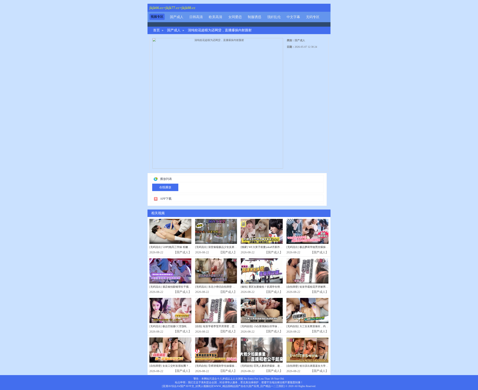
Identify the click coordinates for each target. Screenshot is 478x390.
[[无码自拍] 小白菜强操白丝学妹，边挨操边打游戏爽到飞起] (262, 310)
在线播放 (165, 187)
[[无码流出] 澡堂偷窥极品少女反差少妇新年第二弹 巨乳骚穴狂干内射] (216, 231)
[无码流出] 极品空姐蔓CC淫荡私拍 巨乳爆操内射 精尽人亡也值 (185, 326)
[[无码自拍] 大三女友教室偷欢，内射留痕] (307, 310)
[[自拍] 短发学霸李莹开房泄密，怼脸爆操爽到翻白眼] (216, 310)
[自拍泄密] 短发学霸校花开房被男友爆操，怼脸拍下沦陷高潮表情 (324, 286)
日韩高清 (196, 17)
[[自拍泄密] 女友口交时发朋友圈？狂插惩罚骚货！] (170, 350)
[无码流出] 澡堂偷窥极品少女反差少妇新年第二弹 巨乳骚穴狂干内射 (234, 247)
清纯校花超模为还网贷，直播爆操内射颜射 (220, 30)
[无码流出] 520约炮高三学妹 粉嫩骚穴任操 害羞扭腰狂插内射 (184, 247)
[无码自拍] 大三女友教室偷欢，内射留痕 (309, 326)
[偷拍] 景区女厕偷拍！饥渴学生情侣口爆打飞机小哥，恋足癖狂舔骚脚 (281, 286)
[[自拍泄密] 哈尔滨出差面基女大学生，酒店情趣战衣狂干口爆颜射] (307, 350)
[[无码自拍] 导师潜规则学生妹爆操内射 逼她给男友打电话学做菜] (216, 350)
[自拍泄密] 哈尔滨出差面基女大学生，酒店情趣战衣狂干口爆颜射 (324, 365)
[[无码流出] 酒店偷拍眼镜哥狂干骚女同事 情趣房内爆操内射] (170, 271)
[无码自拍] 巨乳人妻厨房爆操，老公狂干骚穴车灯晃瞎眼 (273, 365)
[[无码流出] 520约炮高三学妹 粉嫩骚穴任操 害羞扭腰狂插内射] (170, 231)
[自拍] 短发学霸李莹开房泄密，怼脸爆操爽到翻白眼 (225, 326)
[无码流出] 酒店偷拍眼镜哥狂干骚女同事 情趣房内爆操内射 (183, 286)
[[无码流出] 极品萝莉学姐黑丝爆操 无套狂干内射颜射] (307, 231)
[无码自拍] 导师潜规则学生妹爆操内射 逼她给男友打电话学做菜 (232, 365)
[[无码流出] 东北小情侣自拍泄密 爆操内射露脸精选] (216, 271)
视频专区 (157, 16)
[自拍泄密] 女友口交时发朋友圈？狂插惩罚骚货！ (178, 365)
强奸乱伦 (274, 17)
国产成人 (176, 17)
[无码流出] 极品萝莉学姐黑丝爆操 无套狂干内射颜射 (316, 247)
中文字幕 (293, 17)
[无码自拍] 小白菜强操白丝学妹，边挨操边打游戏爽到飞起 (275, 326)
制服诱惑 (254, 17)
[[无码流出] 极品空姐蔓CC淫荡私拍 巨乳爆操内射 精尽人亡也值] (170, 310)
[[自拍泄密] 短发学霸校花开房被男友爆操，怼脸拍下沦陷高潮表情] (307, 271)
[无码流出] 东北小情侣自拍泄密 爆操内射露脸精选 (224, 286)
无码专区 (312, 17)
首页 (156, 30)
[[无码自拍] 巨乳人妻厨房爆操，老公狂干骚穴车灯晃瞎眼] (262, 350)
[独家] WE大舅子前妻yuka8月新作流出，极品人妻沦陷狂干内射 (277, 247)
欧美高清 (215, 17)
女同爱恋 (235, 17)
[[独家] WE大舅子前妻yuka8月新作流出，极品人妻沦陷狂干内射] (262, 231)
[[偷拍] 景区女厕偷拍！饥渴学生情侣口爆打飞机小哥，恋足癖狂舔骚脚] (262, 271)
